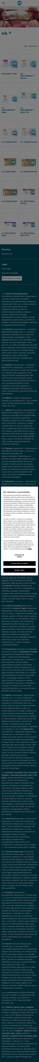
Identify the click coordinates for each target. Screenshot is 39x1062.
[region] (19, 531)
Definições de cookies (19, 555)
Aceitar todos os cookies (19, 563)
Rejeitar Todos (19, 570)
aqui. (29, 549)
